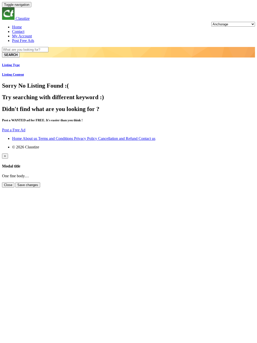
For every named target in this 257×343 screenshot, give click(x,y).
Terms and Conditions (56, 138)
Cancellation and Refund (118, 138)
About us (30, 138)
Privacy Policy (86, 138)
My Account (22, 36)
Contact (18, 31)
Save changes (27, 185)
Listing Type (11, 65)
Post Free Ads (23, 40)
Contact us (147, 138)
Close (8, 185)
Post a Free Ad (13, 130)
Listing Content (13, 74)
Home (17, 27)
